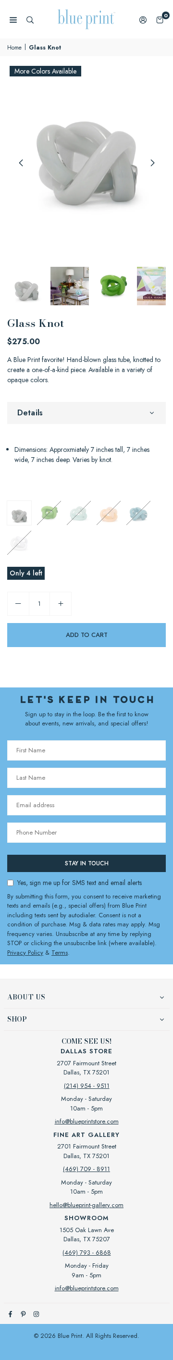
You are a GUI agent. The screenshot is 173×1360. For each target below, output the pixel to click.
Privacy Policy (25, 952)
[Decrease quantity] (18, 603)
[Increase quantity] (60, 603)
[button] (159, 19)
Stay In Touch (87, 863)
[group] (86, 142)
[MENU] (13, 19)
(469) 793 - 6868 (86, 1252)
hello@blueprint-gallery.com (86, 1205)
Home (14, 47)
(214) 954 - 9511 (87, 1085)
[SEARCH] (30, 19)
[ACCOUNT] (143, 19)
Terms (59, 952)
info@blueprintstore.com (87, 1121)
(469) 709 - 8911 (86, 1168)
